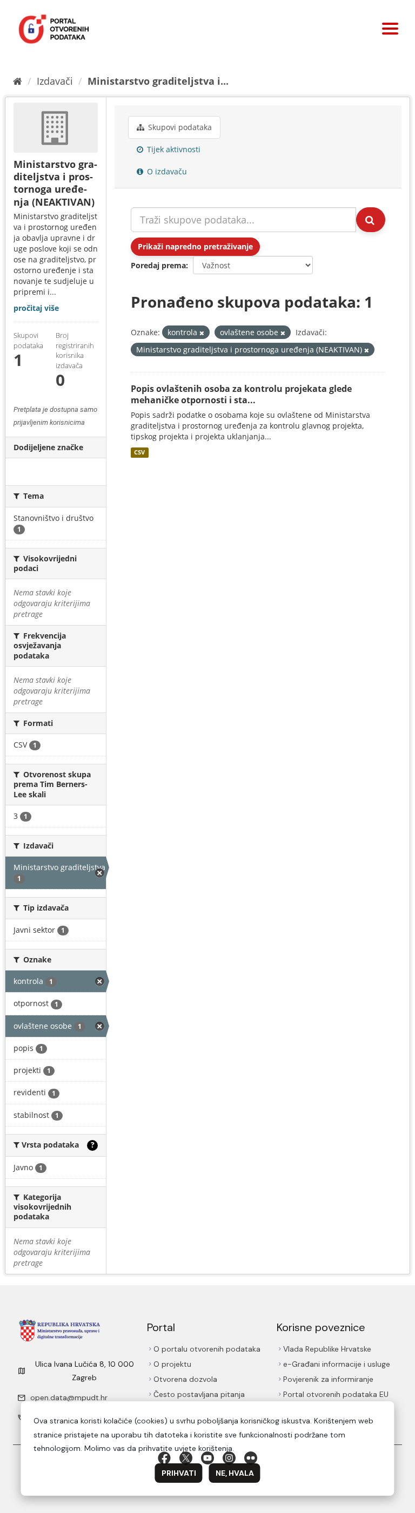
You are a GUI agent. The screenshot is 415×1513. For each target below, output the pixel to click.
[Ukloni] (201, 333)
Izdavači (55, 80)
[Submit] (370, 219)
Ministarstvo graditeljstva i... (158, 80)
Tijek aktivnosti (172, 149)
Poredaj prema (158, 265)
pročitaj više (36, 308)
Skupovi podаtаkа (179, 127)
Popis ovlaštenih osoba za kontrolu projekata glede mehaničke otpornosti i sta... (241, 394)
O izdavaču (166, 171)
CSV (139, 452)
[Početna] (17, 80)
